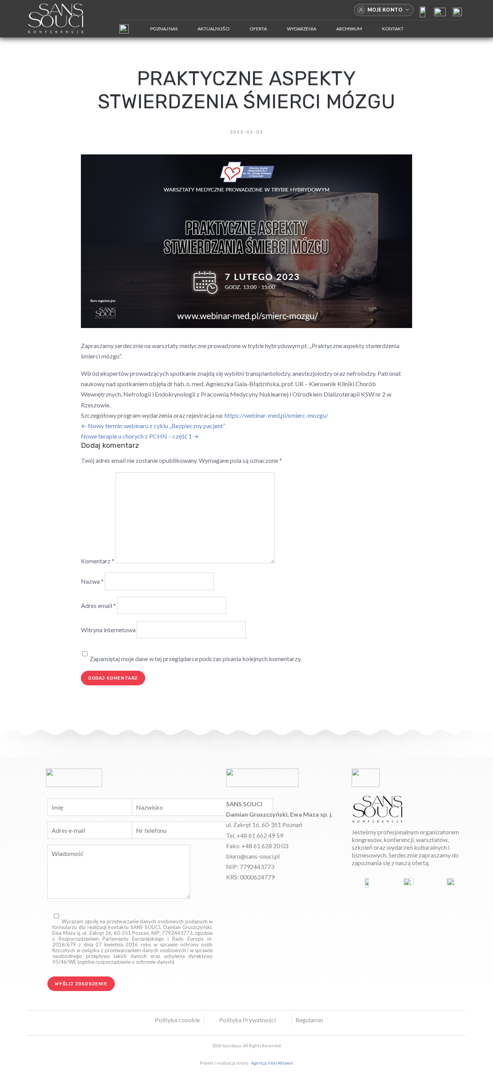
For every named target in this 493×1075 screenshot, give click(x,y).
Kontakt (393, 29)
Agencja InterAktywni (272, 1062)
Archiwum (349, 29)
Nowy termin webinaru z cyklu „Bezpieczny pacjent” (153, 425)
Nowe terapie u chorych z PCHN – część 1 (140, 436)
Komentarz (97, 560)
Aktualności (214, 29)
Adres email (98, 605)
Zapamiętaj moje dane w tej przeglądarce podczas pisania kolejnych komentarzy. (196, 658)
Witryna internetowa (108, 629)
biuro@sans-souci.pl (253, 856)
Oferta (258, 29)
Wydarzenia (301, 29)
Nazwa (92, 581)
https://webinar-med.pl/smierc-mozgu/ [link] (276, 415)
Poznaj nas (164, 29)
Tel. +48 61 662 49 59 (254, 835)
